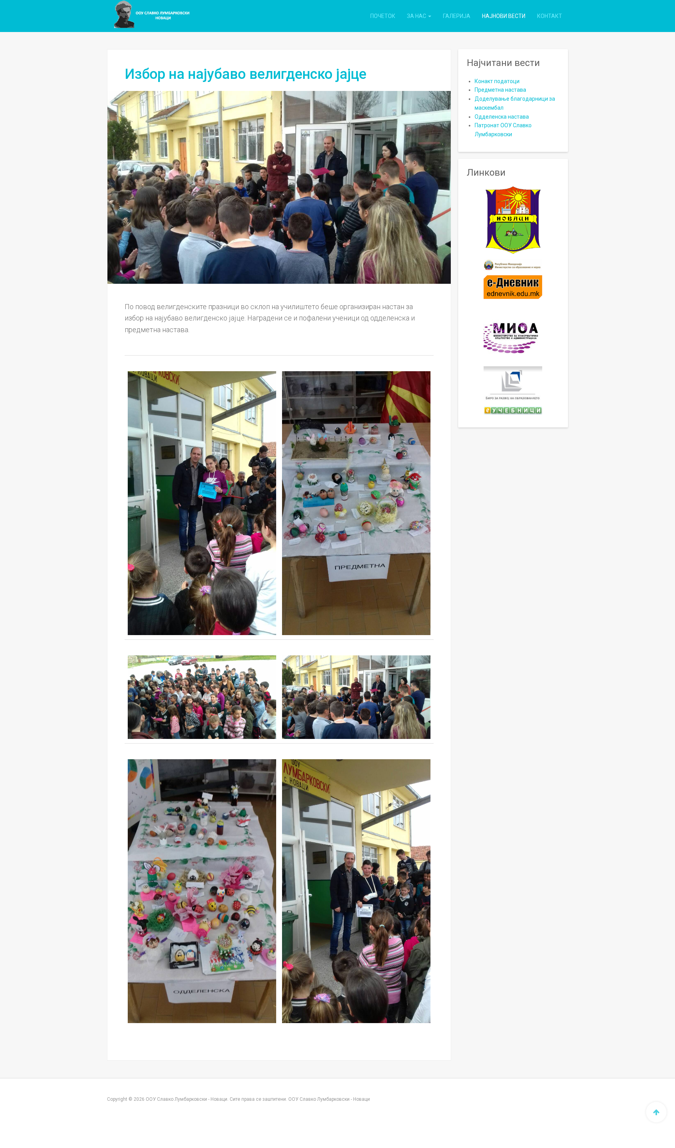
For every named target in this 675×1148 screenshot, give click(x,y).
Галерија (456, 16)
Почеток (382, 16)
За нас (417, 16)
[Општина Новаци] (513, 220)
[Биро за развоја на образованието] (513, 384)
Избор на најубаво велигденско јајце (245, 74)
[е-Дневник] (513, 287)
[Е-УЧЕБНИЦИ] (513, 410)
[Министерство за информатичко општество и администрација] (513, 332)
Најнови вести (503, 16)
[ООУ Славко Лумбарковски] (142, 16)
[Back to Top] (656, 1112)
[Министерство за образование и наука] (513, 265)
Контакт (549, 16)
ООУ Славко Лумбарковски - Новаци (329, 1099)
